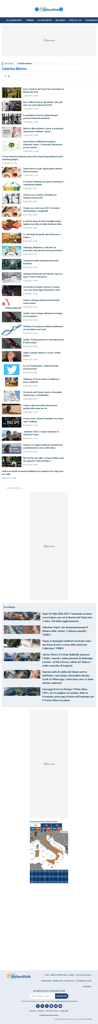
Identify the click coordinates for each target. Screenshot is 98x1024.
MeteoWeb (8, 63)
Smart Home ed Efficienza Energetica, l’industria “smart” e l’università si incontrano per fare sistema (42, 144)
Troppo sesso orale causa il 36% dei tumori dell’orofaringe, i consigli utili (41, 209)
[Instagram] (42, 1006)
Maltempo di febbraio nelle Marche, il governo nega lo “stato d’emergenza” (43, 275)
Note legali (49, 1011)
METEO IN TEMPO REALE (59, 975)
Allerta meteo (45, 20)
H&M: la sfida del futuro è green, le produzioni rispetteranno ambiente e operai (43, 130)
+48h (46, 825)
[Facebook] (38, 1006)
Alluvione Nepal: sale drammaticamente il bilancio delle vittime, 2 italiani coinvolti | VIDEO (65, 630)
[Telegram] (51, 1006)
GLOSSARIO (87, 987)
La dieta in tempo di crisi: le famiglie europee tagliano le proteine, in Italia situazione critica (42, 222)
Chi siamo (33, 1011)
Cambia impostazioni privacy (49, 1015)
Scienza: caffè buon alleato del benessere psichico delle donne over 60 (40, 407)
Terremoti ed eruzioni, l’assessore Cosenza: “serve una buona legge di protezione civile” (41, 288)
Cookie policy (64, 1011)
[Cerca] (61, 9)
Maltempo (60, 20)
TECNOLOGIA (69, 981)
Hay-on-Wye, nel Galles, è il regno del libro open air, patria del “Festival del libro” (43, 459)
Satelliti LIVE (75, 20)
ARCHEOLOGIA (57, 981)
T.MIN (32, 828)
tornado (30, 20)
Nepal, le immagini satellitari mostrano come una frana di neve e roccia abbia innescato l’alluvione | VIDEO (66, 644)
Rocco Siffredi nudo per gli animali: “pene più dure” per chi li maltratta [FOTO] (42, 103)
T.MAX (38, 828)
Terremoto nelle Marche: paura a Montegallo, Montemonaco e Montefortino (42, 393)
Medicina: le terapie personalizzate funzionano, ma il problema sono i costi (43, 328)
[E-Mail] (60, 1006)
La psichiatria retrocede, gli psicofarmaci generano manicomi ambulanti (40, 117)
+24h (35, 825)
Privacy (56, 1011)
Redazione (41, 1011)
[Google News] (56, 1006)
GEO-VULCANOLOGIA (83, 975)
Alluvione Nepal (14, 20)
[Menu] (37, 9)
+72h (56, 825)
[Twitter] (47, 1006)
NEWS (47, 975)
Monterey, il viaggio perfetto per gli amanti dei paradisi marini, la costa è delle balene (42, 446)
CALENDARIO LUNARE (83, 981)
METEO (72, 975)
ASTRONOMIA (46, 981)
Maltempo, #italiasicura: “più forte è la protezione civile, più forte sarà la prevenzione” (43, 249)
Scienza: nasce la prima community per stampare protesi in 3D (40, 196)
